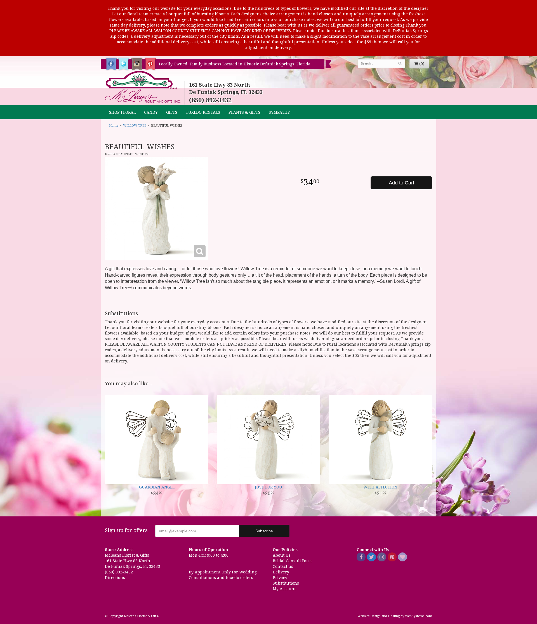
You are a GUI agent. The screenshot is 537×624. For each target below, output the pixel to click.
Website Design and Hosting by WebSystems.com (394, 616)
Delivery (281, 572)
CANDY (151, 112)
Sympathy (279, 112)
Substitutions (286, 583)
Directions (115, 577)
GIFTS (171, 112)
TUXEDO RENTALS (203, 112)
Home (113, 125)
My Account (284, 589)
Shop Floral (122, 112)
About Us (282, 555)
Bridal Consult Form (292, 561)
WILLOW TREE (134, 125)
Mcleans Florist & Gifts (142, 87)
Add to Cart (401, 183)
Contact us (283, 566)
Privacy (280, 577)
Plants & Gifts (244, 112)
